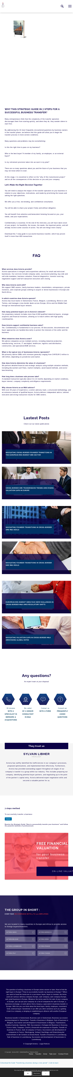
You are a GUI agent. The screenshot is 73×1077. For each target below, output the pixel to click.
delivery (22, 997)
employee (54, 1006)
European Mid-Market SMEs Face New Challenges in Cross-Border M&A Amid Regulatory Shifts (30, 603)
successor (37, 994)
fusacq (39, 1004)
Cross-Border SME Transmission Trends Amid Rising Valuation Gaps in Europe (30, 489)
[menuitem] (61, 6)
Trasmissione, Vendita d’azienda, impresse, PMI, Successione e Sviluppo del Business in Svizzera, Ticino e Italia (36, 1025)
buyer (12, 992)
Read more (37, 1073)
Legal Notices (45, 1044)
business (28, 989)
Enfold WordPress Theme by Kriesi (29, 1052)
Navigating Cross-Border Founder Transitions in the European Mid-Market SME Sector (29, 454)
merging (26, 1011)
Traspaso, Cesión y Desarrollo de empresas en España (37, 1027)
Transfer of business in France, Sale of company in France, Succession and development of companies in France (37, 1030)
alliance (46, 1011)
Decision (29, 185)
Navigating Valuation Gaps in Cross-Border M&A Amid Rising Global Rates (28, 639)
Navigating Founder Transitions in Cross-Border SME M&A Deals (29, 528)
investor (56, 994)
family (48, 1006)
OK (28, 1073)
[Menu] (69, 6)
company (46, 997)
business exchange (12, 1004)
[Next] (39, 787)
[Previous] (33, 787)
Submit (8, 819)
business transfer (59, 1004)
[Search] (61, 6)
